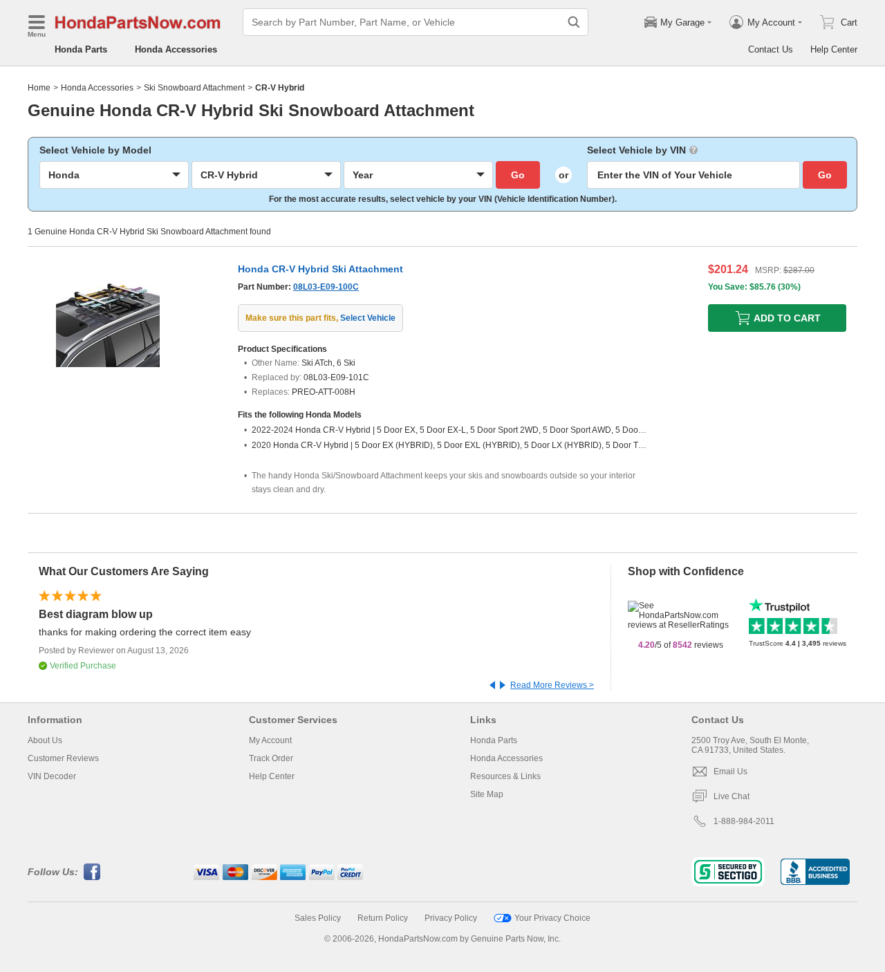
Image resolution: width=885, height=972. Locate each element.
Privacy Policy (451, 918)
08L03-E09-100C (326, 287)
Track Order (271, 758)
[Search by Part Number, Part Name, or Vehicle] (574, 22)
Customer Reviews (63, 758)
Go (518, 174)
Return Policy (382, 918)
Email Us (730, 771)
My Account (270, 740)
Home (39, 88)
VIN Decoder (52, 776)
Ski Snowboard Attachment (194, 88)
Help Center (833, 49)
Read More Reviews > (552, 685)
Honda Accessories (176, 49)
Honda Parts (81, 49)
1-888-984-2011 (744, 821)
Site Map (486, 794)
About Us (45, 740)
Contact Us (770, 49)
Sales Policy (318, 918)
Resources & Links (505, 776)
